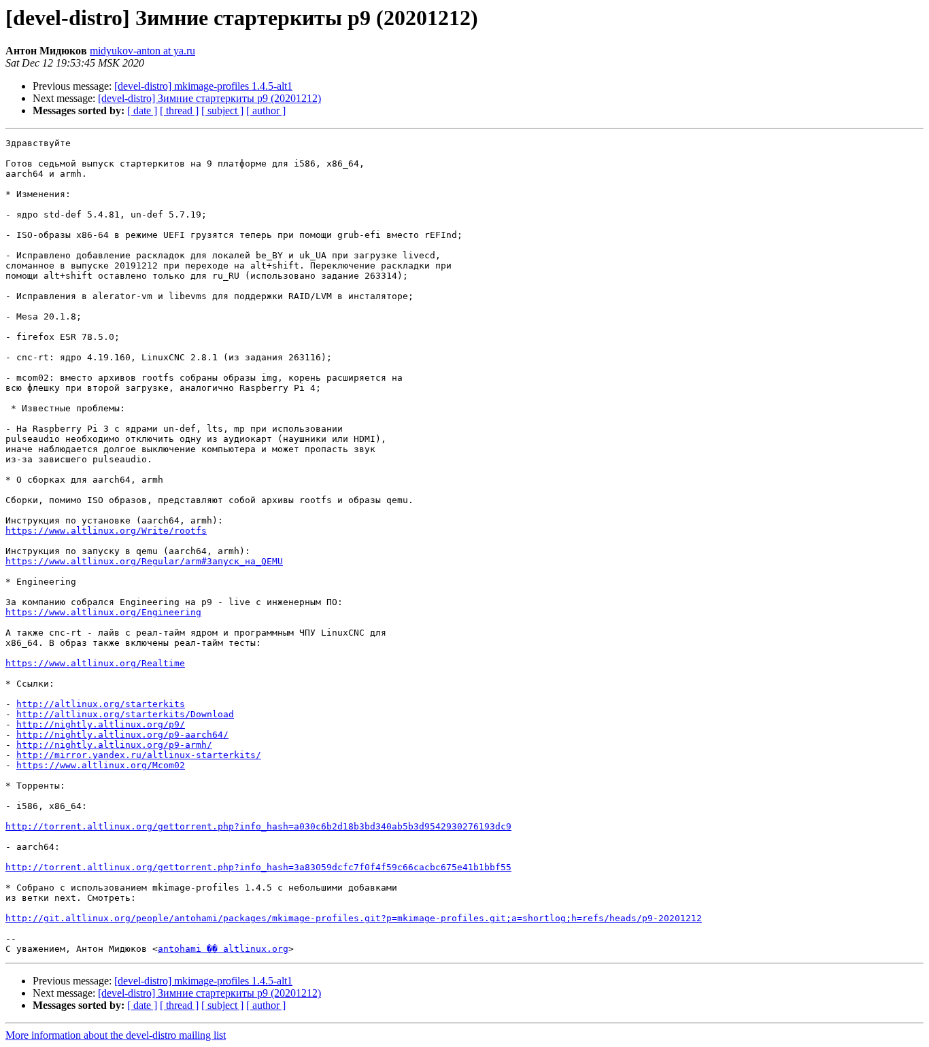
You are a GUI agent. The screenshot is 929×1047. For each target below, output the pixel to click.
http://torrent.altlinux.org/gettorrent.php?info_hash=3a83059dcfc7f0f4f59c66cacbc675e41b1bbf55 (258, 867)
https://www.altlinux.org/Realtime (95, 663)
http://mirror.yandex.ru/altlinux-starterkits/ (138, 755)
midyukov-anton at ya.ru (142, 50)
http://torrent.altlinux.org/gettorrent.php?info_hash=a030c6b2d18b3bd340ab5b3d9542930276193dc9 (258, 826)
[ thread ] (179, 110)
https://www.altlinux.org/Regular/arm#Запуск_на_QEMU (144, 561)
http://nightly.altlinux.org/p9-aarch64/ (122, 735)
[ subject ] (222, 110)
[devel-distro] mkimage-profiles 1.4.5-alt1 (203, 86)
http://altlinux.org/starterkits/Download (125, 714)
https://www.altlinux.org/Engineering (103, 612)
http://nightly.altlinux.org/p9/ (100, 724)
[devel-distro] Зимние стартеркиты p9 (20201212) (209, 98)
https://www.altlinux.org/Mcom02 (100, 765)
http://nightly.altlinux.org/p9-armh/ (114, 745)
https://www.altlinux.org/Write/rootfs (106, 531)
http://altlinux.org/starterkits (100, 704)
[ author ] (266, 110)
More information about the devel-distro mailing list (115, 1035)
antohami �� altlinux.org (223, 949)
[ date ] (142, 110)
